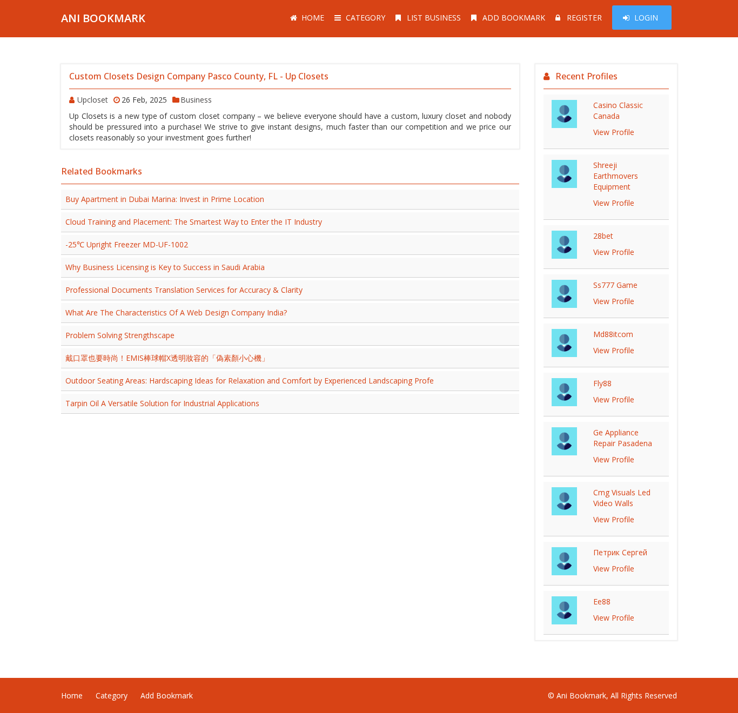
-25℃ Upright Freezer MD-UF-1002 (126, 244)
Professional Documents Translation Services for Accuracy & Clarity (184, 290)
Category (365, 17)
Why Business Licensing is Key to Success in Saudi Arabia (165, 267)
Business (196, 100)
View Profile (613, 132)
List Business (434, 17)
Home (312, 17)
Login (646, 17)
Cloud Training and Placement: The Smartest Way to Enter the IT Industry (193, 222)
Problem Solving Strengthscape (120, 335)
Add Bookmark (513, 17)
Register (584, 17)
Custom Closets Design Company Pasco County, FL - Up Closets (198, 76)
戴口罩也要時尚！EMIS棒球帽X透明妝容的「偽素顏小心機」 (167, 358)
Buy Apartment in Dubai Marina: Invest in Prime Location (164, 199)
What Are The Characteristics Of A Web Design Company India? (176, 312)
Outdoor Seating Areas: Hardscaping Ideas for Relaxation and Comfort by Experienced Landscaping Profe (249, 380)
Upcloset (92, 100)
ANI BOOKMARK (103, 18)
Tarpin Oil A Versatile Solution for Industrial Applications (162, 403)
